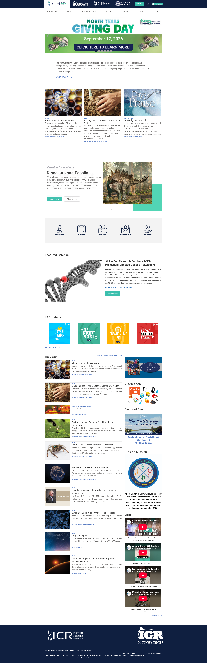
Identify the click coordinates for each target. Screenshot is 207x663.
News (70, 12)
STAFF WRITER (78, 547)
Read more (113, 293)
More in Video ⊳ (157, 615)
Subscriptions (133, 655)
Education (87, 650)
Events (125, 12)
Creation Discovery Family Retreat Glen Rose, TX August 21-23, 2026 (143, 440)
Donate (139, 4)
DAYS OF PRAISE (129, 118)
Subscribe (158, 4)
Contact (141, 655)
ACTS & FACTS (108, 356)
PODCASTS (118, 356)
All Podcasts (52, 347)
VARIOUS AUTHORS (80, 415)
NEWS (47, 118)
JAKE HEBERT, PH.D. (80, 573)
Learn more (54, 199)
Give (141, 12)
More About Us (64, 77)
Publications (89, 12)
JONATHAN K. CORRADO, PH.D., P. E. (85, 437)
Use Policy (126, 653)
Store (156, 12)
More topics (72, 199)
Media (109, 12)
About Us (52, 12)
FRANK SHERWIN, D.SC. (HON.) (83, 374)
